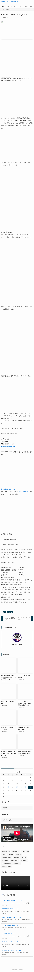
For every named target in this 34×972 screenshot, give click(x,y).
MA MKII (11, 854)
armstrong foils (6, 851)
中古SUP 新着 (11, 895)
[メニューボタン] (31, 2)
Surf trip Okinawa (6, 863)
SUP (4, 612)
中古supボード (17, 863)
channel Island (15, 851)
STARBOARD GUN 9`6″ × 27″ (10, 909)
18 (8, 787)
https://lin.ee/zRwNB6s (8, 489)
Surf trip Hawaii (14, 860)
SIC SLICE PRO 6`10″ (8, 934)
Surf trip (24, 857)
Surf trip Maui (24, 860)
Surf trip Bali (5, 860)
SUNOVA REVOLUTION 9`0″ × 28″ (11, 917)
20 (17, 787)
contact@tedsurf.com (8, 446)
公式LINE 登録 (23, 491)
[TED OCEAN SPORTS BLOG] (10, 2)
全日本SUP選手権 (6, 866)
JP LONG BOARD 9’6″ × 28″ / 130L (11, 950)
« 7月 (2, 796)
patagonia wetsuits (7, 857)
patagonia (18, 854)
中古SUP (9, 612)
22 (25, 787)
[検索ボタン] (27, 2)
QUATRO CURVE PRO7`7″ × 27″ (11, 925)
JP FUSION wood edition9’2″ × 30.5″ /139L (13, 942)
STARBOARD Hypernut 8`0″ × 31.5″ (12, 901)
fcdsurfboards (25, 851)
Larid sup (4, 854)
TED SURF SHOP (17, 644)
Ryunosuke (17, 857)
